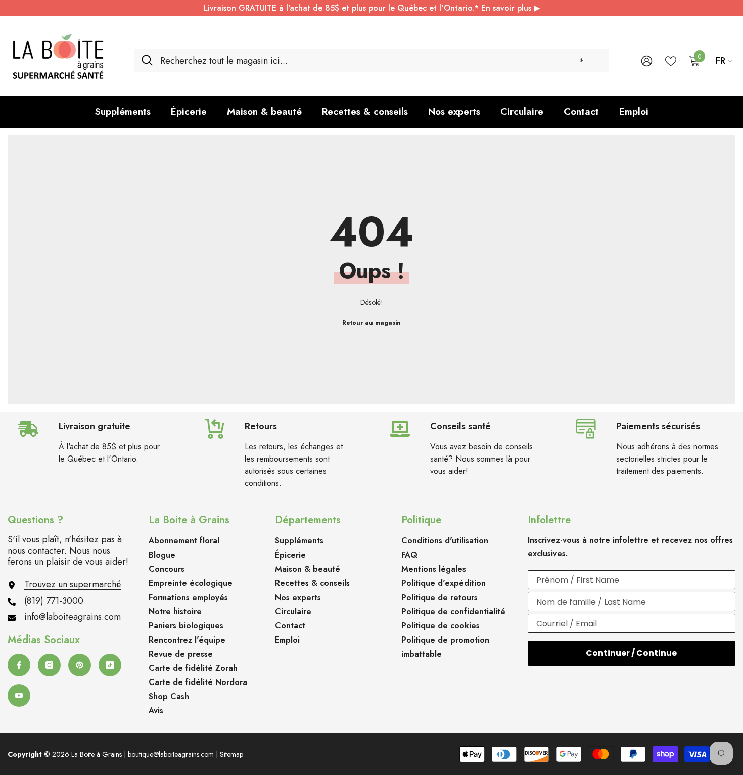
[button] (581, 60)
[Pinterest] (79, 665)
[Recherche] (371, 60)
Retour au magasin (371, 322)
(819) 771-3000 (53, 600)
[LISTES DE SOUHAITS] (670, 60)
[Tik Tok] (110, 665)
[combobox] (381, 60)
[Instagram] (49, 665)
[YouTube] (19, 695)
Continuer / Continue (631, 653)
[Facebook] (19, 665)
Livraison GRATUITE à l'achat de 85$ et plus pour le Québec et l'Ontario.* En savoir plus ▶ (372, 8)
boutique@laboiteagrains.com (171, 754)
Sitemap (231, 754)
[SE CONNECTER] (647, 60)
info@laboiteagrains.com (72, 616)
